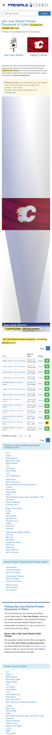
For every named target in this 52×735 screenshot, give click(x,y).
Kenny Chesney (12, 552)
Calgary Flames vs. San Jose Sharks (14, 361)
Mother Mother (12, 463)
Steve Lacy (10, 489)
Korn (8, 453)
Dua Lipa (9, 534)
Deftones (9, 528)
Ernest (8, 455)
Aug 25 (40, 423)
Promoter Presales (13, 570)
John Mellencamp (13, 475)
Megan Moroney (12, 549)
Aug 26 (40, 400)
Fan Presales (11, 590)
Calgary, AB (30, 360)
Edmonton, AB (31, 399)
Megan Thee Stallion (14, 508)
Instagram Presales (13, 581)
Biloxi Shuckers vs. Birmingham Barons (21, 484)
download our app (38, 646)
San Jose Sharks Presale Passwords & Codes (22, 24)
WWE (8, 513)
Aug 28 (40, 361)
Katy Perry (10, 544)
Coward (9, 487)
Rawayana (10, 547)
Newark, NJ (31, 416)
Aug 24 (40, 428)
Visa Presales (11, 567)
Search (44, 13)
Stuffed (8, 523)
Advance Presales (13, 572)
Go (30, 436)
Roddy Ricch (11, 479)
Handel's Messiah (13, 502)
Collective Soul (12, 504)
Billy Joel (9, 537)
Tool (7, 465)
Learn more (17, 87)
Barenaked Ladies (13, 460)
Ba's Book (10, 539)
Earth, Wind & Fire (13, 482)
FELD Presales (12, 587)
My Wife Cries (11, 518)
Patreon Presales (13, 578)
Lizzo (8, 473)
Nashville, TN (31, 382)
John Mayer (10, 468)
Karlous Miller (11, 492)
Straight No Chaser (13, 542)
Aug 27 (40, 383)
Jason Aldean (11, 470)
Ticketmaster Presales (15, 576)
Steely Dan (10, 526)
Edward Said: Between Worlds (18, 532)
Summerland (11, 516)
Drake (8, 494)
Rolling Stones (11, 458)
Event (4, 356)
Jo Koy (8, 511)
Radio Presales (12, 585)
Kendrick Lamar (12, 521)
